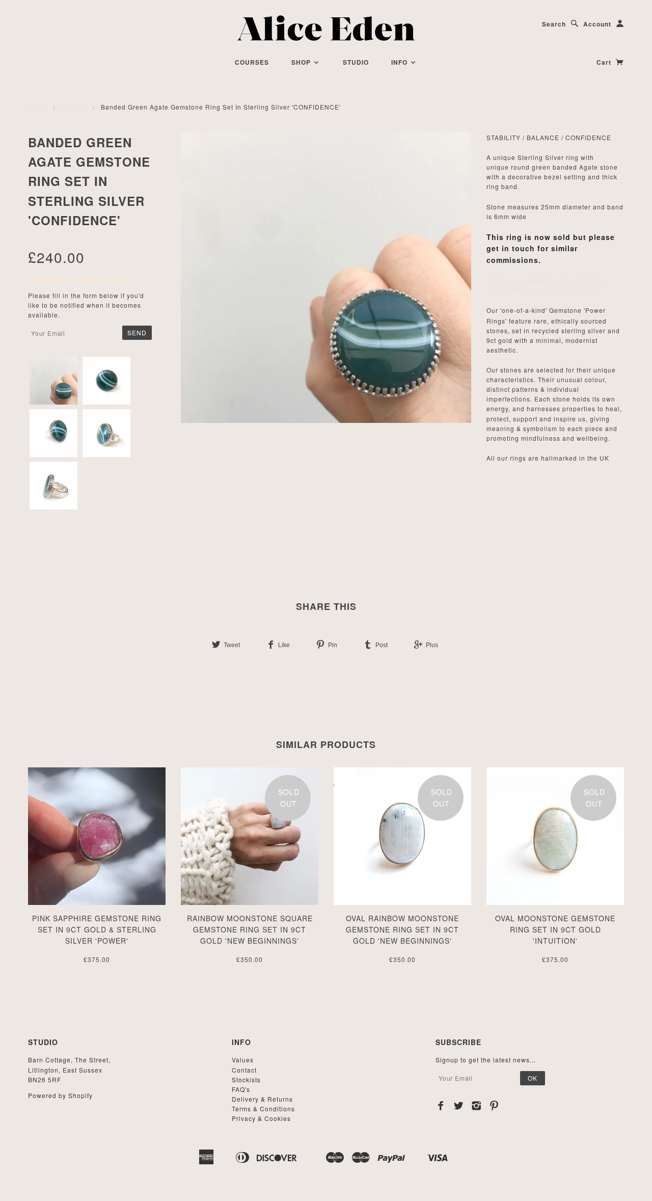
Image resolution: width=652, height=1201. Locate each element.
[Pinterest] (494, 1106)
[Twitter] (458, 1106)
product (74, 106)
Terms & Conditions (263, 1108)
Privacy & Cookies (261, 1118)
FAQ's (241, 1089)
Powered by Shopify (60, 1095)
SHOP (302, 62)
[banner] (326, 28)
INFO (400, 62)
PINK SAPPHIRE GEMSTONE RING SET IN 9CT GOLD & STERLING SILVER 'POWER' (96, 929)
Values (243, 1059)
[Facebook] (441, 1106)
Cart (604, 62)
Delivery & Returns (262, 1099)
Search (554, 24)
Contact (244, 1069)
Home (38, 106)
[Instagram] (476, 1106)
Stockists (246, 1079)
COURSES (252, 62)
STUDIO (356, 62)
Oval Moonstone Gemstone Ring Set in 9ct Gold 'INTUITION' (555, 929)
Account (597, 24)
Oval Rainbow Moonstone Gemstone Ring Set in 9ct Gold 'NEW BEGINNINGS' (402, 929)
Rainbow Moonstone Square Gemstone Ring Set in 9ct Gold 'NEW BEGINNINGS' (250, 929)
